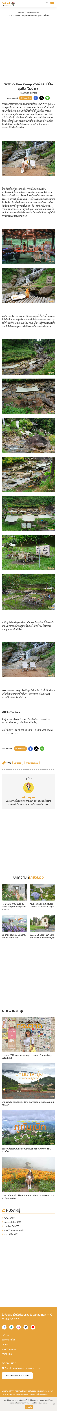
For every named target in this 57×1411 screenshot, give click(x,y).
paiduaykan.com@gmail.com (26, 1368)
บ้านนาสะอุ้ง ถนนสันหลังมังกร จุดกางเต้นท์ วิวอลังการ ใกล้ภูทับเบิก (28, 1103)
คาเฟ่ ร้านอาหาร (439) (13, 1230)
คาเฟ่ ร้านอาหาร (33, 12)
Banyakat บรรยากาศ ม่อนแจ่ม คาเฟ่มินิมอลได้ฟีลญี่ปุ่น (42, 936)
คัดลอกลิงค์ (27, 98)
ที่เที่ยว (5, 1344)
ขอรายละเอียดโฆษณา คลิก (17, 1375)
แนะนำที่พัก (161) (11, 1234)
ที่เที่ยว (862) (9, 1218)
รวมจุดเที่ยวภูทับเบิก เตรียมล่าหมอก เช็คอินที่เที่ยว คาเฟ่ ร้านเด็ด (26, 1150)
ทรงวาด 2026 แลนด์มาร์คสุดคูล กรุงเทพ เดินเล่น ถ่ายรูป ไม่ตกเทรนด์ (27, 1056)
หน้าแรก (21, 12)
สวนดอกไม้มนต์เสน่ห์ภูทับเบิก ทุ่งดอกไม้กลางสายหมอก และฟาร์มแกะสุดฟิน (28, 1197)
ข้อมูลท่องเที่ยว (8, 1339)
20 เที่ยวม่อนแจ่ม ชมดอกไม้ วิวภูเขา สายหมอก (14, 936)
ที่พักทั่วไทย (7, 1353)
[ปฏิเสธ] (53, 1404)
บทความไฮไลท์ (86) (12, 1222)
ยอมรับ (29, 1407)
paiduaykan (28, 797)
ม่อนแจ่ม (17, 762)
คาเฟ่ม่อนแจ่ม (32, 762)
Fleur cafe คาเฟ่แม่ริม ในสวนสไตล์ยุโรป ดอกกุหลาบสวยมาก (14, 906)
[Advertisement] (28, 49)
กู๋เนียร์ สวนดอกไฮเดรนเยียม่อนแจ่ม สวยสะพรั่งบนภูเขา (42, 905)
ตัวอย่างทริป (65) (11, 1226)
